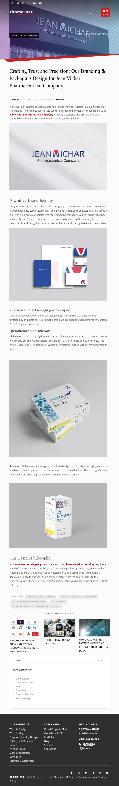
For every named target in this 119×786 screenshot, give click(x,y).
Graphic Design (24, 694)
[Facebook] (12, 3)
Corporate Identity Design (23, 737)
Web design (22, 678)
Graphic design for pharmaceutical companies (37, 606)
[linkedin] (92, 772)
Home (14, 35)
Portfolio (49, 737)
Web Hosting (23, 698)
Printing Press (17, 748)
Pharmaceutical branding (42, 596)
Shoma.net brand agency (26, 564)
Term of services (88, 777)
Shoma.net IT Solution (66, 777)
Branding (21, 690)
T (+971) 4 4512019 (89, 729)
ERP (18, 686)
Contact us (50, 748)
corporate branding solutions (30, 601)
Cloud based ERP (53, 733)
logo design (59, 601)
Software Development (22, 760)
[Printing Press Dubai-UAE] (21, 12)
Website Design (17, 729)
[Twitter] (17, 3)
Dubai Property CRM (55, 729)
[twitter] (85, 772)
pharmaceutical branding (79, 564)
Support (48, 745)
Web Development (26, 682)
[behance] (34, 3)
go (102, 661)
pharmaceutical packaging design (80, 596)
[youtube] (40, 3)
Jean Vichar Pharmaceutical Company (31, 114)
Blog (23, 35)
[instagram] (23, 3)
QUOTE (105, 12)
